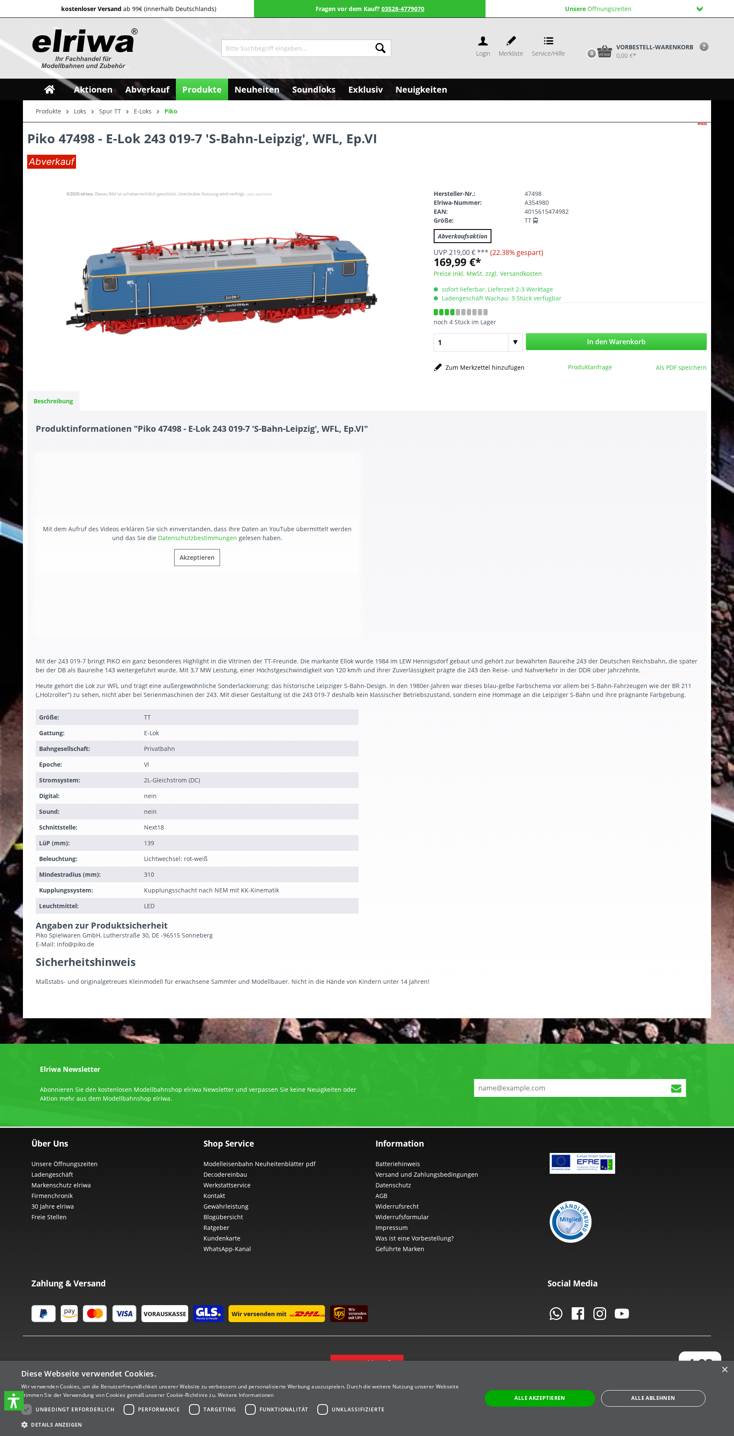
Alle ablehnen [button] (653, 1398)
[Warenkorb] (583, 37)
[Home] (49, 89)
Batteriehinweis (397, 1164)
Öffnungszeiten (598, 9)
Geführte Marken (399, 1249)
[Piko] (702, 147)
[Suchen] (380, 48)
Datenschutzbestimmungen (197, 538)
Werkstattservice (227, 1185)
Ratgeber (216, 1228)
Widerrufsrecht (397, 1206)
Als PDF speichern (681, 367)
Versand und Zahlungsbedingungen (426, 1174)
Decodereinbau (225, 1174)
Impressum (391, 1228)
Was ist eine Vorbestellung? (414, 1238)
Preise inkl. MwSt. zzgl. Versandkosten (488, 273)
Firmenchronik (52, 1196)
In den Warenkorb (616, 341)
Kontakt (214, 1196)
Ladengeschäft (52, 1174)
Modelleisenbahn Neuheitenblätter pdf (259, 1164)
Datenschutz (393, 1185)
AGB (381, 1196)
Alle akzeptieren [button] (539, 1398)
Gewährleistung (225, 1206)
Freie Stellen (49, 1217)
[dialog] (367, 1398)
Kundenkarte (221, 1238)
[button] (14, 1401)
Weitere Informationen (246, 1395)
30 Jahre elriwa (52, 1206)
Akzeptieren (197, 557)
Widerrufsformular (402, 1217)
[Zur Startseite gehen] (84, 48)
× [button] (724, 1370)
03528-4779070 (402, 9)
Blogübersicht (223, 1217)
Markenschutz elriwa (61, 1185)
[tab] (53, 401)
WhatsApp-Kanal (227, 1249)
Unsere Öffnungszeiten (64, 1164)
